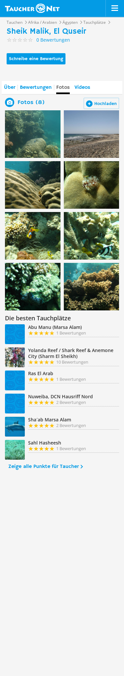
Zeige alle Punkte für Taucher (43, 466)
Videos (82, 87)
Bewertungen (36, 87)
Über (9, 87)
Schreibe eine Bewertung (36, 59)
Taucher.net (32, 8)
